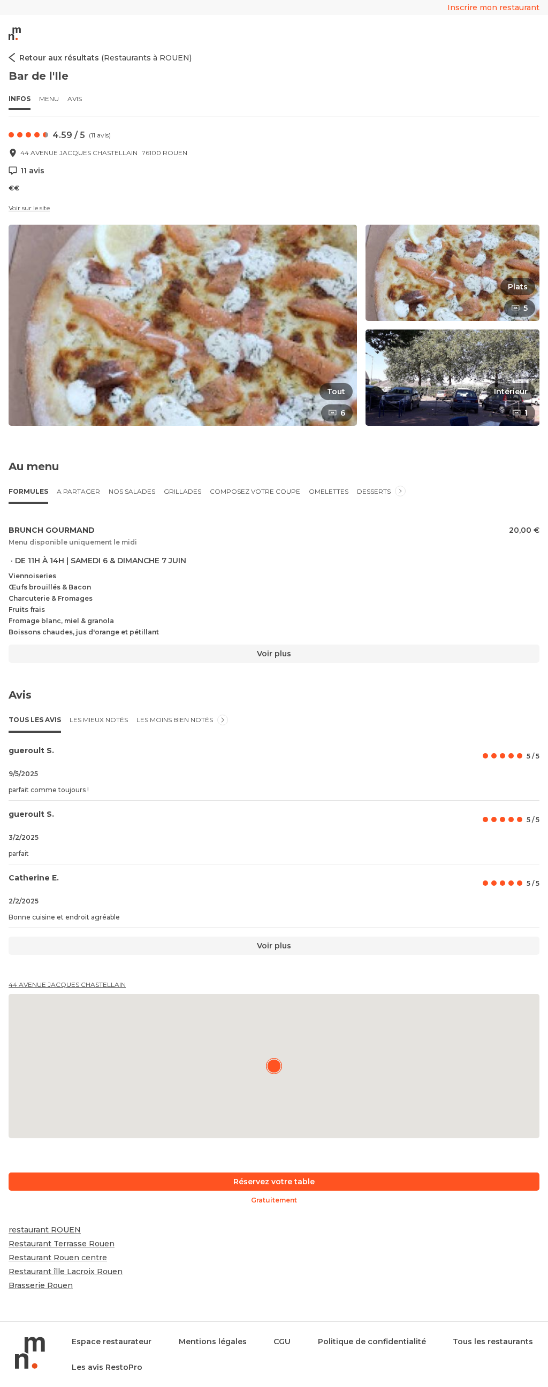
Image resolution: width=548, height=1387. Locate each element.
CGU (282, 1341)
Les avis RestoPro (107, 1367)
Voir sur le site (29, 208)
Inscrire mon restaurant (493, 7)
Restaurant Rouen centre (58, 1257)
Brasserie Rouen (41, 1285)
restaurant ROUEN (45, 1230)
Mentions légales (213, 1341)
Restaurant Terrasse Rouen (62, 1243)
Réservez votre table (274, 1181)
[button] (183, 325)
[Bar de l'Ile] (274, 1066)
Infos (20, 99)
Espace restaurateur (111, 1341)
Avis (74, 99)
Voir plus (274, 653)
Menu (49, 99)
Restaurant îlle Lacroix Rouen (66, 1271)
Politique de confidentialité (372, 1341)
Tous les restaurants (493, 1341)
